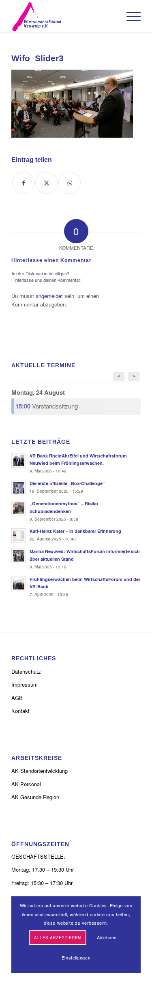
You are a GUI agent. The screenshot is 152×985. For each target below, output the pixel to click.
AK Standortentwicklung (39, 770)
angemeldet (49, 296)
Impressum (24, 684)
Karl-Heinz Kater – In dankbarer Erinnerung (75, 531)
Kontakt (20, 711)
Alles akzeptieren (57, 937)
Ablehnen (107, 937)
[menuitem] (129, 16)
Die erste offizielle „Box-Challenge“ (67, 483)
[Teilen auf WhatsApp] (69, 183)
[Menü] (129, 16)
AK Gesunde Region (35, 797)
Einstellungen (76, 957)
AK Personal (26, 784)
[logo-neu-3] (63, 16)
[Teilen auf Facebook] (23, 183)
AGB (17, 698)
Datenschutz (26, 671)
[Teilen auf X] (46, 183)
